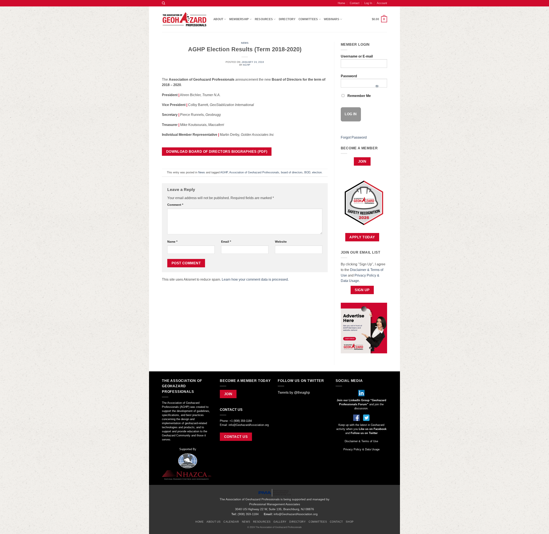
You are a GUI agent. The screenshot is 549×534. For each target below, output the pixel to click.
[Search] (163, 3)
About (218, 19)
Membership (239, 19)
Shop (349, 521)
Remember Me (359, 96)
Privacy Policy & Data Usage (361, 449)
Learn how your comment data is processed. (255, 279)
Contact (354, 3)
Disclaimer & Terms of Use (361, 441)
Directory (287, 19)
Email (226, 241)
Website (281, 241)
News (244, 43)
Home (341, 3)
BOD (307, 172)
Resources (262, 521)
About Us (214, 521)
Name (172, 241)
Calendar (231, 521)
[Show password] (377, 85)
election (317, 172)
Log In (368, 3)
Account (382, 3)
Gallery (279, 521)
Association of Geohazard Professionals (254, 172)
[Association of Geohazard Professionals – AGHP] (184, 19)
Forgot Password (354, 137)
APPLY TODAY (362, 237)
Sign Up (362, 290)
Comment (175, 204)
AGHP (246, 65)
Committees (308, 19)
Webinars (331, 19)
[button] (379, 19)
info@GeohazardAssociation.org (249, 425)
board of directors (292, 172)
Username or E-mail (357, 56)
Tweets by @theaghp (294, 392)
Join (362, 161)
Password (349, 76)
